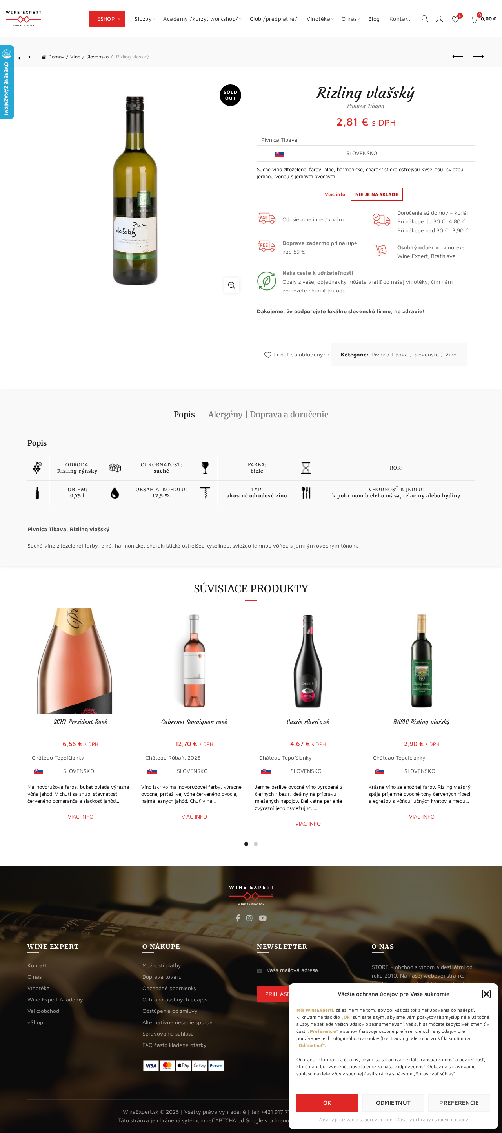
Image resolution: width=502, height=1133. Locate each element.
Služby (143, 18)
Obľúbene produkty (460, 16)
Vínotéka (38, 988)
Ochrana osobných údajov (175, 999)
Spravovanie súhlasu (168, 1033)
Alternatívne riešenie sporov (177, 1022)
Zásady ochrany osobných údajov (432, 1119)
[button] (486, 994)
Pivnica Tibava (389, 354)
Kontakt (400, 18)
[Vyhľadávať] (425, 18)
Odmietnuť (393, 1102)
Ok (327, 1102)
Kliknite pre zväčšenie (231, 285)
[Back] (24, 57)
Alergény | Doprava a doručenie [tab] (268, 414)
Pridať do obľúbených (301, 354)
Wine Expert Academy (55, 999)
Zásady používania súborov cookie (355, 1119)
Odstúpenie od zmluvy (170, 1010)
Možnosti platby (161, 965)
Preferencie (459, 1102)
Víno (75, 56)
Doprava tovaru (162, 976)
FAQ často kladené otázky (174, 1045)
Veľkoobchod (43, 1010)
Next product (477, 57)
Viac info (336, 194)
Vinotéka (318, 18)
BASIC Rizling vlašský (421, 721)
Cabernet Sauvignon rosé (194, 721)
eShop (106, 18)
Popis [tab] (184, 414)
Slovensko (97, 56)
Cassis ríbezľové (308, 721)
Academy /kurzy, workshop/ (200, 18)
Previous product (458, 57)
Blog (374, 18)
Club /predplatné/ (274, 18)
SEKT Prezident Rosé (80, 721)
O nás (349, 18)
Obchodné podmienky (169, 988)
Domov (56, 56)
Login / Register (439, 19)
